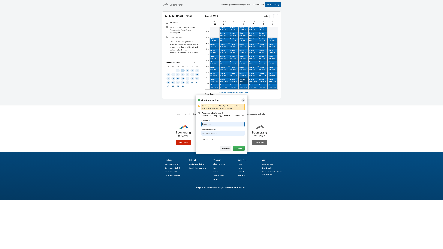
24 (187, 82)
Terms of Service (218, 176)
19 (197, 78)
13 (168, 78)
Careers (216, 172)
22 (178, 82)
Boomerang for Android (172, 176)
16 (183, 78)
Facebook (241, 172)
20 (168, 82)
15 (178, 78)
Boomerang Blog (267, 164)
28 (173, 86)
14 (173, 78)
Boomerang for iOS (171, 172)
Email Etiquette (267, 168)
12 (197, 74)
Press (215, 168)
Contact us (241, 176)
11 (192, 74)
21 (173, 82)
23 (183, 82)
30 (183, 86)
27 (168, 86)
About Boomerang (219, 164)
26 (197, 82)
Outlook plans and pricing (197, 168)
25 (192, 82)
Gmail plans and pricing (196, 164)
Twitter (240, 164)
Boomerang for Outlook (172, 168)
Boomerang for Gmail (172, 164)
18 (192, 78)
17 (187, 78)
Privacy (215, 179)
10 (187, 74)
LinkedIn (240, 168)
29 (178, 86)
